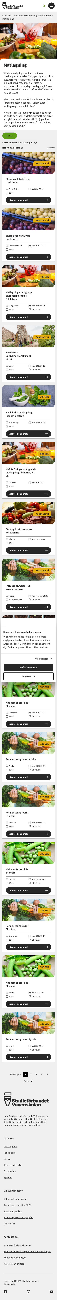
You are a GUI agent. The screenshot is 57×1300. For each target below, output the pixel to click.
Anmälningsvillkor (13, 1211)
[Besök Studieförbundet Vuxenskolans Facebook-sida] (5, 1292)
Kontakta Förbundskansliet (17, 1245)
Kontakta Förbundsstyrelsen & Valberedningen (27, 1251)
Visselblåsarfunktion (14, 1263)
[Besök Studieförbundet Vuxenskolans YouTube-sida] (51, 1292)
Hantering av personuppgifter (18, 1217)
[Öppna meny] (51, 5)
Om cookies (9, 1223)
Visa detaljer (41, 658)
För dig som (9, 1152)
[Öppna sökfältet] (44, 5)
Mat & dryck (45, 15)
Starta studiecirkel (13, 1165)
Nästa (27, 1081)
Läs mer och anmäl (18, 200)
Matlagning (8, 18)
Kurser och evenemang (25, 15)
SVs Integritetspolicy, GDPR (17, 1205)
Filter (10, 135)
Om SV (7, 1158)
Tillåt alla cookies (28, 667)
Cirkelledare (10, 1171)
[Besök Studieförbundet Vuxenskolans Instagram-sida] (28, 1292)
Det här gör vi (10, 1146)
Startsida (7, 15)
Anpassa (26, 676)
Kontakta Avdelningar (15, 1257)
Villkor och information (15, 1198)
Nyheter (8, 1177)
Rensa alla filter (11, 147)
